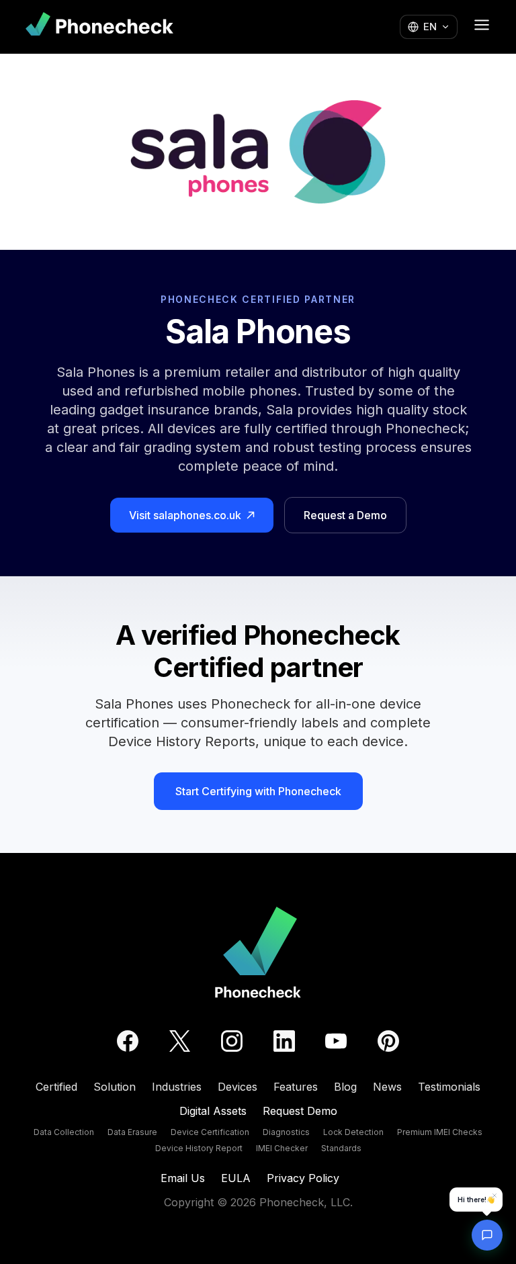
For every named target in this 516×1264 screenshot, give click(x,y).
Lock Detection (353, 1132)
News (387, 1086)
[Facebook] (127, 1041)
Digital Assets (213, 1111)
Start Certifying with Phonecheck (258, 791)
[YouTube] (336, 1041)
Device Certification (210, 1132)
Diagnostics (286, 1132)
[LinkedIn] (284, 1041)
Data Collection (64, 1132)
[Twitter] (179, 1041)
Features (295, 1086)
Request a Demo (345, 515)
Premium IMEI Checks (439, 1132)
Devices (237, 1086)
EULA (236, 1178)
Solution (114, 1086)
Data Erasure (132, 1132)
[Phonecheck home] (99, 26)
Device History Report (199, 1148)
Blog (345, 1086)
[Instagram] (232, 1041)
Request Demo (300, 1111)
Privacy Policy (303, 1178)
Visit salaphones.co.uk (185, 515)
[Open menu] (481, 25)
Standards (341, 1148)
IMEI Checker (282, 1148)
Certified (56, 1086)
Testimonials (449, 1086)
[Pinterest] (388, 1041)
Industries (177, 1086)
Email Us (183, 1178)
